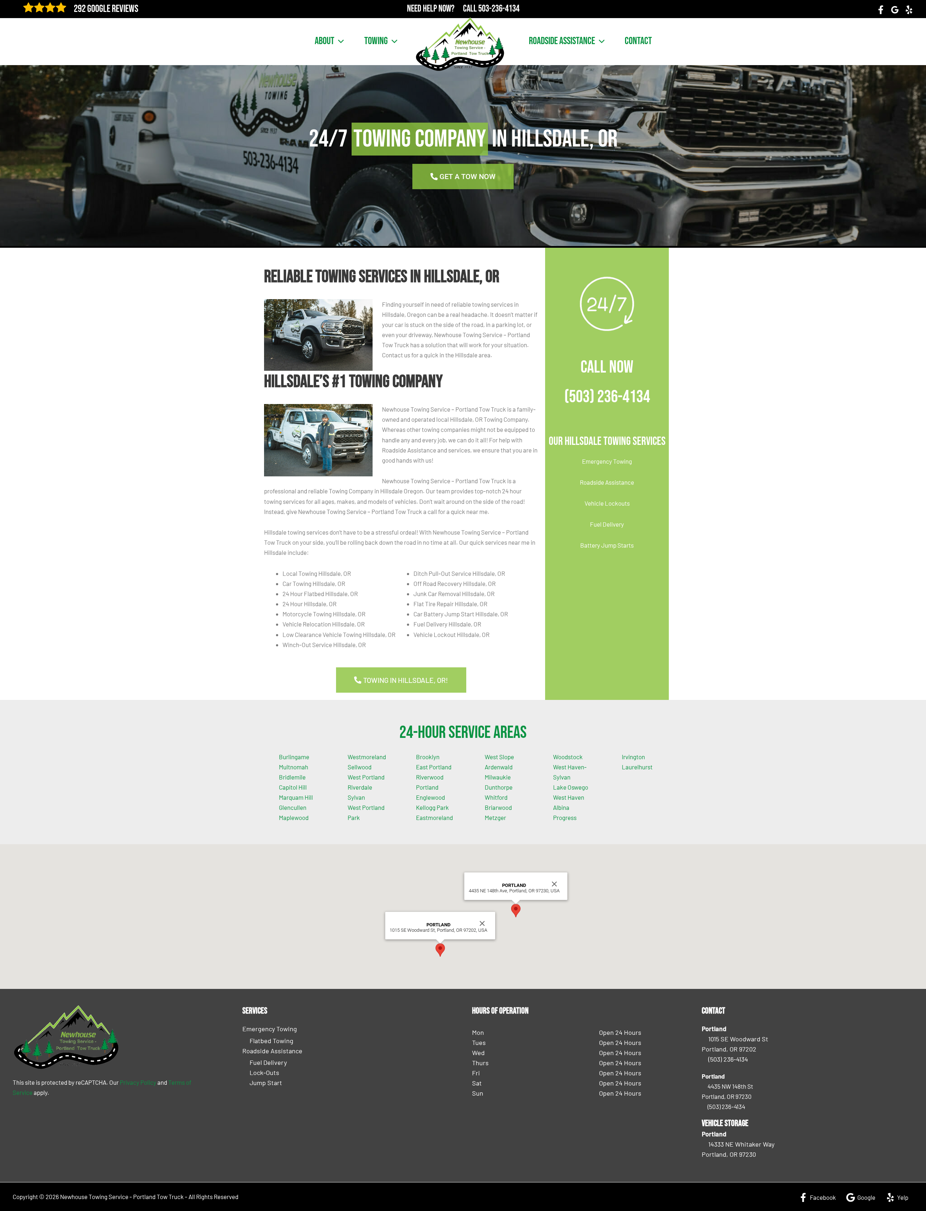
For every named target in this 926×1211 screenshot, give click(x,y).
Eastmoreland (434, 817)
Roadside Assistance (562, 41)
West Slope (499, 756)
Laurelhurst (637, 766)
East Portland (433, 766)
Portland (427, 787)
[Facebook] (880, 9)
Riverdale (360, 787)
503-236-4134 (498, 8)
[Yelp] (909, 9)
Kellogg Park (432, 807)
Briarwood (498, 807)
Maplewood (294, 817)
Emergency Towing (607, 461)
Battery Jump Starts (607, 545)
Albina (561, 807)
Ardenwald (499, 766)
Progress (565, 817)
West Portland (366, 777)
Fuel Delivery (607, 524)
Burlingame (294, 756)
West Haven (568, 797)
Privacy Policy (138, 1082)
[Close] (482, 923)
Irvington (633, 756)
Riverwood (429, 777)
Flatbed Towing (271, 1041)
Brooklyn (427, 756)
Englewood (430, 797)
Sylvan (356, 797)
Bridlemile (292, 777)
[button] (339, 41)
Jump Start (266, 1083)
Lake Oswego (570, 787)
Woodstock (568, 756)
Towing (376, 41)
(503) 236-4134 (607, 397)
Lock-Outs (264, 1072)
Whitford (496, 797)
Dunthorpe (499, 787)
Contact (638, 41)
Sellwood (359, 766)
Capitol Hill (293, 787)
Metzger (495, 817)
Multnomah (293, 766)
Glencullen (292, 807)
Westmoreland (367, 756)
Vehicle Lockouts (607, 503)
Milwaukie (498, 777)
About (324, 41)
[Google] (895, 9)
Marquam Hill (296, 797)
